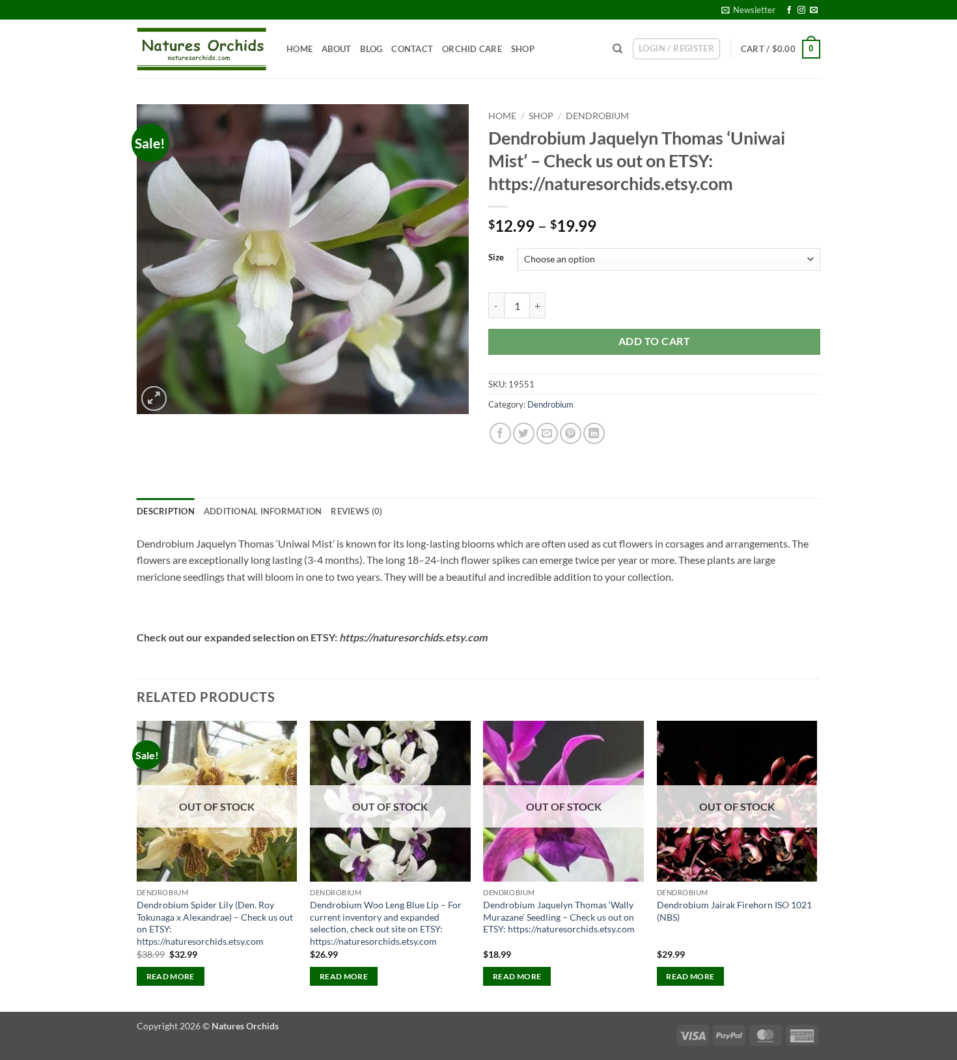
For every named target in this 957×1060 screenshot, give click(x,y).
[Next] (816, 865)
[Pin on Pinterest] (570, 433)
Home (299, 49)
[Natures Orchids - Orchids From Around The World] (202, 49)
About (336, 49)
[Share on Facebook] (500, 433)
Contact (412, 49)
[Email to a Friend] (547, 433)
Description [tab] (166, 511)
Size (496, 257)
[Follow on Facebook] (789, 10)
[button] (748, 10)
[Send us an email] (814, 10)
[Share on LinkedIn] (594, 433)
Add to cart (654, 341)
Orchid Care (472, 49)
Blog (371, 49)
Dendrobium (597, 116)
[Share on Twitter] (523, 433)
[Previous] (137, 865)
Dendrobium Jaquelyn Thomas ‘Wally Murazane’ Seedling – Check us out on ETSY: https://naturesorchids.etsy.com (559, 916)
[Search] (617, 48)
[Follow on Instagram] (801, 10)
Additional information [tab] (263, 511)
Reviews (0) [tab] (356, 511)
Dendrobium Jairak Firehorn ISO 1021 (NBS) (734, 911)
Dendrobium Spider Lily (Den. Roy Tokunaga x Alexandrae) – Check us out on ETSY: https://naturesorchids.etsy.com (215, 923)
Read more (170, 976)
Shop (522, 49)
